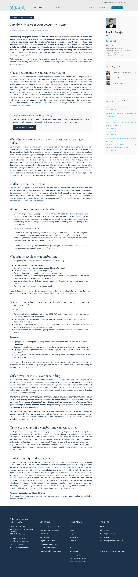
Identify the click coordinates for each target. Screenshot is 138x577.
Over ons (92, 8)
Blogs (72, 534)
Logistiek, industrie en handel (50, 551)
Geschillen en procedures (49, 530)
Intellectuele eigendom (48, 544)
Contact (73, 541)
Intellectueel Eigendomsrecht (115, 54)
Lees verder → (111, 109)
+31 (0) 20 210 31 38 (18, 539)
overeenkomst (68, 37)
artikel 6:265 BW (53, 214)
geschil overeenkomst (18, 64)
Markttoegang (45, 537)
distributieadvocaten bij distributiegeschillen (121, 138)
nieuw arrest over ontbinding (25, 45)
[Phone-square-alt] (111, 41)
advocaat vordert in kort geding (27, 193)
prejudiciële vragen (78, 380)
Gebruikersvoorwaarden (78, 562)
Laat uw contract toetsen (24, 127)
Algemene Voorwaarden (78, 548)
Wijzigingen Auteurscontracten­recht (118, 107)
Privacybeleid (74, 551)
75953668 (19, 545)
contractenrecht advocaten (26, 52)
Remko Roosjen (114, 32)
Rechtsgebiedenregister (78, 558)
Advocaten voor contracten (114, 48)
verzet (25, 39)
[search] (128, 7)
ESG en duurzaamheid (112, 52)
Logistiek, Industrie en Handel (115, 55)
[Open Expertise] (43, 8)
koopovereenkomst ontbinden (76, 473)
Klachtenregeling (75, 555)
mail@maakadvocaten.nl (20, 541)
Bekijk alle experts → (113, 90)
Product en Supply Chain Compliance (53, 527)
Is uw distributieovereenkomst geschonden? (121, 132)
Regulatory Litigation (47, 541)
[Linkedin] (115, 41)
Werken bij (102, 8)
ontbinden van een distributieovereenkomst (34, 475)
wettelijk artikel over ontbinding (55, 437)
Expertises (45, 521)
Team (72, 530)
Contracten (44, 534)
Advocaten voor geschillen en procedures (119, 50)
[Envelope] (107, 41)
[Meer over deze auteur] (111, 23)
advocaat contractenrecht (71, 59)
